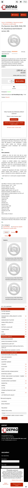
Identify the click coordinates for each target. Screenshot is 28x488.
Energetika (4, 383)
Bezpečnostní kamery (7, 339)
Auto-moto (4, 366)
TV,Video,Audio (5, 329)
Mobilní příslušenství (7, 322)
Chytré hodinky (5, 313)
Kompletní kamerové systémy (9, 341)
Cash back (4, 401)
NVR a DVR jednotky (7, 357)
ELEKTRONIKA (6, 226)
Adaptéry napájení (6, 362)
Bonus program (5, 403)
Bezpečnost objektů (17, 226)
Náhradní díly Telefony (7, 320)
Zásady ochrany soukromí (17, 480)
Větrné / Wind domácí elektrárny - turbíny (12, 376)
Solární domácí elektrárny (8, 381)
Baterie (3, 334)
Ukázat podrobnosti (5, 484)
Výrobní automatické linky (8, 390)
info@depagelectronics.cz (11, 440)
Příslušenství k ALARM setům (9, 228)
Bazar (3, 392)
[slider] (14, 51)
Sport (2, 369)
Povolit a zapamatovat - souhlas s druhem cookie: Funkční (14, 123)
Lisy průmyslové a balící (7, 395)
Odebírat (4, 418)
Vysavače (3, 364)
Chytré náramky (5, 311)
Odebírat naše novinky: (7, 410)
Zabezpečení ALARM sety (8, 343)
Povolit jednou (14, 119)
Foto (2, 332)
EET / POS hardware (6, 306)
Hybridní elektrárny (6, 378)
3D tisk (3, 388)
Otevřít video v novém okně (14, 127)
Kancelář (4, 359)
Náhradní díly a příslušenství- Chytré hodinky (11, 316)
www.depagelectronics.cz (7, 435)
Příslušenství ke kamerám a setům (11, 350)
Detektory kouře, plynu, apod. (9, 354)
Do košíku (20, 81)
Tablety (3, 324)
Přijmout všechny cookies (17, 484)
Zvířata (3, 385)
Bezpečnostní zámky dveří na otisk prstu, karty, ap (13, 346)
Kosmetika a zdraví (6, 373)
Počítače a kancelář (6, 327)
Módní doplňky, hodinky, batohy (9, 371)
